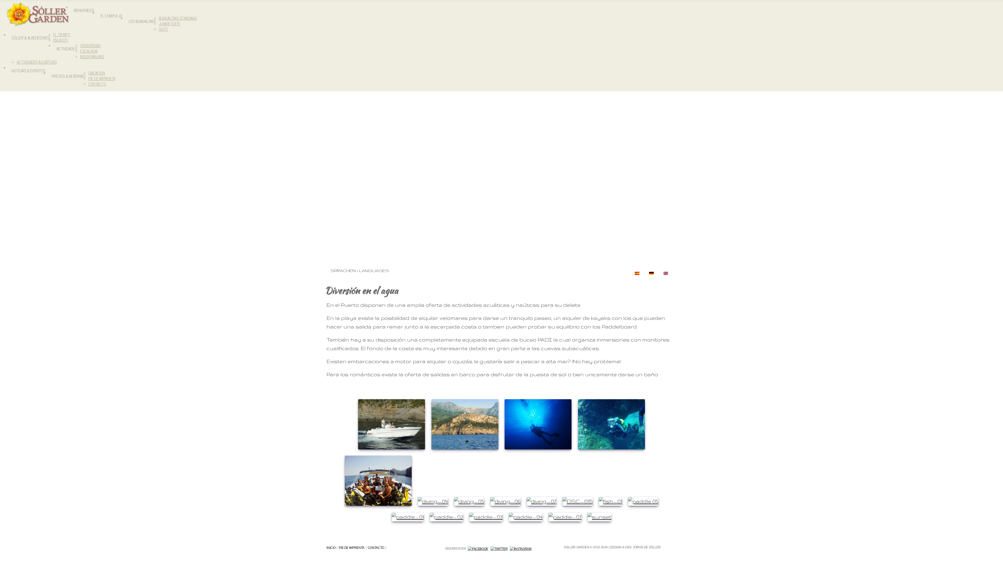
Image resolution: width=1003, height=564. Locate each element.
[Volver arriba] (996, 557)
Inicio (330, 548)
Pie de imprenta (351, 548)
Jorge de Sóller (647, 547)
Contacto (376, 548)
